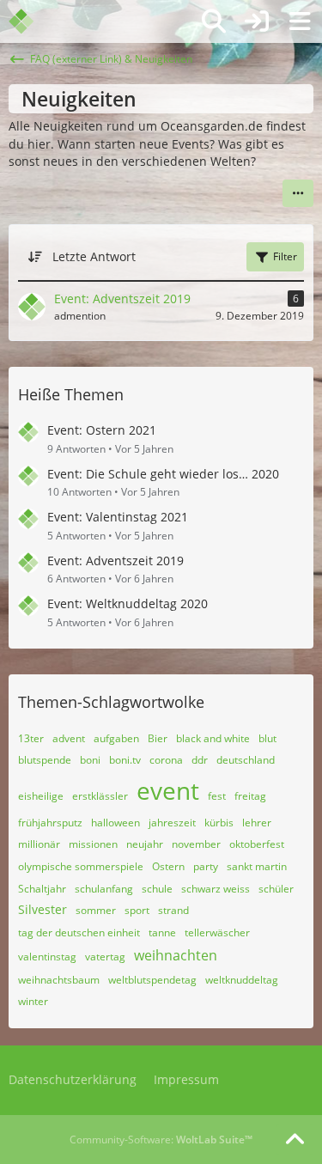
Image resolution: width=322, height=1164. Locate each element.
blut (267, 738)
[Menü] (300, 21)
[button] (298, 193)
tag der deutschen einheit (79, 932)
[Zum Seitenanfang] (294, 1139)
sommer (96, 910)
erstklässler (100, 796)
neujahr (144, 844)
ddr (199, 760)
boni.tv (125, 760)
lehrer (256, 822)
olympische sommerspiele (80, 866)
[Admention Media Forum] (32, 21)
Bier (157, 738)
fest (217, 796)
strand (173, 910)
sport (137, 910)
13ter (31, 738)
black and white (213, 738)
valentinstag (47, 956)
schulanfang (104, 888)
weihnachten (175, 955)
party (205, 866)
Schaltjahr (42, 888)
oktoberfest (256, 844)
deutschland (245, 760)
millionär (39, 844)
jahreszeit (172, 822)
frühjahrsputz (50, 822)
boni (90, 760)
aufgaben (116, 738)
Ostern (168, 866)
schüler (276, 888)
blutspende (44, 760)
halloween (115, 822)
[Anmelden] (257, 21)
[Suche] (214, 21)
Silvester (42, 909)
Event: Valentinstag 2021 (117, 517)
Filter (285, 256)
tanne (162, 932)
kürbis (219, 822)
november (196, 844)
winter (33, 1001)
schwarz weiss (215, 888)
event (168, 790)
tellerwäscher (217, 932)
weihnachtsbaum (59, 979)
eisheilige (41, 796)
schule (157, 888)
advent (68, 738)
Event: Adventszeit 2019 (115, 560)
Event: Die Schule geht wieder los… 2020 (163, 474)
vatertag (105, 956)
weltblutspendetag (152, 979)
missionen (93, 844)
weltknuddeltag (241, 979)
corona (166, 760)
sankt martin (257, 866)
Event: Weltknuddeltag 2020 (127, 603)
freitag (250, 796)
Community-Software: (161, 1139)
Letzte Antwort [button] (94, 256)
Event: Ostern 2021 (101, 430)
